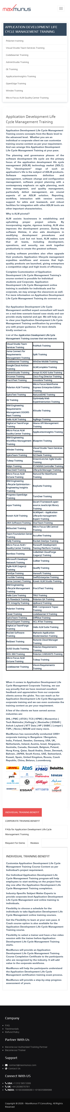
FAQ (7, 1025)
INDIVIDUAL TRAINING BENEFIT (22, 812)
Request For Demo (15, 843)
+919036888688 (24, 1089)
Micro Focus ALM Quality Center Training (27, 97)
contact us (20, 330)
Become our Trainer (15, 1050)
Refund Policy (12, 1032)
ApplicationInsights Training (21, 76)
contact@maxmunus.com (22, 1065)
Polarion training (14, 40)
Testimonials (12, 1028)
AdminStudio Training (17, 62)
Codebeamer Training (17, 55)
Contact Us (14, 1068)
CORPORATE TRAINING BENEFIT (22, 821)
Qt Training (12, 69)
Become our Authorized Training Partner (26, 1047)
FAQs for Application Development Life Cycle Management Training (28, 832)
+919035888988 (43, 1089)
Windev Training (14, 90)
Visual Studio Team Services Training (25, 47)
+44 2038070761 (21, 1086)
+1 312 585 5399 (22, 1083)
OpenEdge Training (16, 83)
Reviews (34, 843)
